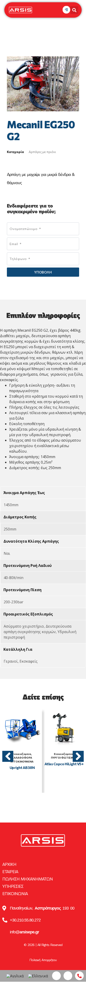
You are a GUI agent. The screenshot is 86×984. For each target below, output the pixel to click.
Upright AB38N (22, 767)
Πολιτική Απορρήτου (43, 960)
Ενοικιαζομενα (21, 753)
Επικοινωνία (15, 893)
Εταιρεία (10, 871)
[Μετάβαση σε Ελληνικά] (38, 976)
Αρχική (9, 864)
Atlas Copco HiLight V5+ (64, 764)
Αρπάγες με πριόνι (42, 152)
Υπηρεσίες (12, 886)
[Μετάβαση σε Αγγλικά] (15, 976)
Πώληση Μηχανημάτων (27, 878)
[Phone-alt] (79, 975)
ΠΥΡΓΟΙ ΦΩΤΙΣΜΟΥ (64, 757)
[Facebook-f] (56, 975)
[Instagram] (68, 975)
